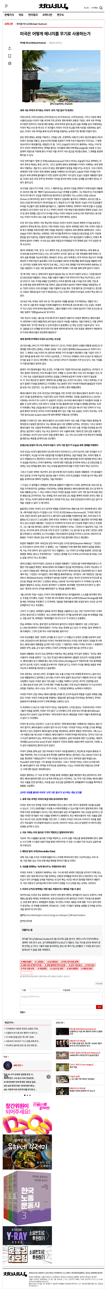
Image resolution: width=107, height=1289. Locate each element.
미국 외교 (90, 965)
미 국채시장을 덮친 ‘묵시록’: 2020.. (20, 1036)
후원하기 (41, 1272)
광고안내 (49, 1272)
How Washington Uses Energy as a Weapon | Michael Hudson (55, 915)
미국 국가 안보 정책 (70, 961)
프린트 (10, 63)
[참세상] (15, 1274)
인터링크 (33, 15)
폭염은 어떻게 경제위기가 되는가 (82, 1089)
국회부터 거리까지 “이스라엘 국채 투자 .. (23, 1041)
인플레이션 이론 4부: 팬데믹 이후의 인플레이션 (86, 1031)
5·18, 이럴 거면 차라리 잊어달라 (82, 1077)
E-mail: (100, 1279)
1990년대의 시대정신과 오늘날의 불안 (85, 1054)
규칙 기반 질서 (76, 965)
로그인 (86, 8)
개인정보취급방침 (77, 1272)
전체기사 (9, 15)
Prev (6, 1077)
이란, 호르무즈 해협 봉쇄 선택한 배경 (46, 1081)
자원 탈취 (43, 968)
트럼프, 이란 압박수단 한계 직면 (44, 1085)
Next (48, 1077)
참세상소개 (33, 1272)
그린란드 (40, 961)
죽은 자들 (81, 1066)
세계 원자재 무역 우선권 (56, 965)
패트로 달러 (87, 968)
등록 (99, 1007)
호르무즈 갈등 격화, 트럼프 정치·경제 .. (47, 1074)
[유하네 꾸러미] (27, 1168)
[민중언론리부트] (27, 1133)
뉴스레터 (66, 1272)
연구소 (60, 15)
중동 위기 (45, 1065)
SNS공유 (10, 48)
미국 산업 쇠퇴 (28, 968)
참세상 (53, 7)
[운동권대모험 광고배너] (27, 1263)
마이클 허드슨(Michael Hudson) (32, 23)
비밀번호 (66, 990)
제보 (94, 8)
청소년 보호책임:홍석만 (93, 1272)
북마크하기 (10, 56)
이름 (24, 990)
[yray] (27, 1244)
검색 (101, 8)
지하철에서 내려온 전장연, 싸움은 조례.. (22, 1028)
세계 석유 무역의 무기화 (32, 965)
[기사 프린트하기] (10, 63)
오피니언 (47, 15)
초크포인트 (53, 961)
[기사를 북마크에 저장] (10, 56)
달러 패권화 (73, 968)
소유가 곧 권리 (57, 968)
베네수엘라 (27, 961)
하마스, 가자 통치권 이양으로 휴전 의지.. (47, 1089)
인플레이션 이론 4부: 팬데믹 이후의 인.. (22, 1032)
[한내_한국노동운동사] (27, 1225)
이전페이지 (58, 1272)
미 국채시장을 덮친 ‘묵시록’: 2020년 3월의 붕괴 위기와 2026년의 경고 (86, 1043)
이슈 (21, 15)
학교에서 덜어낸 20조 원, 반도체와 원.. (21, 1045)
